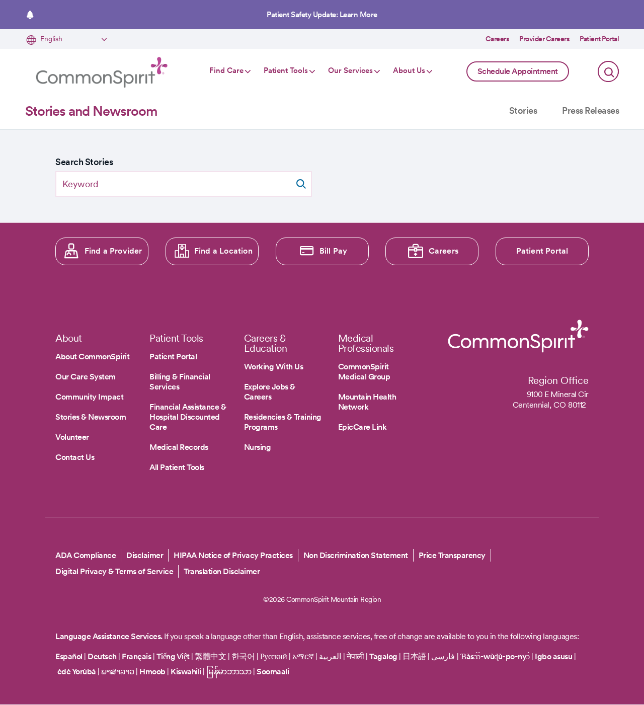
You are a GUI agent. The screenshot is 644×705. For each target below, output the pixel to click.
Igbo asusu (553, 656)
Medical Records (178, 447)
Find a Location (223, 251)
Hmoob (152, 671)
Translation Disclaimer (222, 571)
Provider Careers (544, 39)
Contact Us (74, 457)
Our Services (350, 70)
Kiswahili (186, 671)
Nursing (257, 447)
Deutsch (102, 656)
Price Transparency (452, 555)
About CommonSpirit (92, 356)
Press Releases (590, 110)
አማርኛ (303, 656)
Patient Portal (599, 39)
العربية (330, 656)
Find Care (226, 70)
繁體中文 (210, 656)
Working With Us (273, 366)
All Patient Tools (176, 467)
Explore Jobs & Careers (269, 392)
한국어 (243, 656)
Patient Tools (286, 70)
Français (136, 656)
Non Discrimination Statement (355, 555)
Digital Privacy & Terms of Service (114, 571)
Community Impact (89, 397)
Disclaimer (144, 555)
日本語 (415, 656)
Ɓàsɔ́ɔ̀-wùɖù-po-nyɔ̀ (495, 656)
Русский (273, 656)
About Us (409, 70)
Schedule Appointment (517, 71)
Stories (523, 110)
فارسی (444, 656)
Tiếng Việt (173, 656)
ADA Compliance (85, 555)
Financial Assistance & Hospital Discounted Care (187, 417)
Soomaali (273, 671)
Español (69, 656)
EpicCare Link (362, 427)
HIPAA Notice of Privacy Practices (233, 555)
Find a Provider (113, 251)
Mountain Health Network (367, 402)
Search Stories (84, 161)
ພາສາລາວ (117, 671)
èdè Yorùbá (76, 671)
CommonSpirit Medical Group (364, 371)
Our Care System (85, 376)
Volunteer (72, 437)
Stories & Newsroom (90, 417)
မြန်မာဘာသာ (229, 671)
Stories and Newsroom (91, 111)
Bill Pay (333, 251)
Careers (498, 39)
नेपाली (355, 656)
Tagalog (383, 656)
